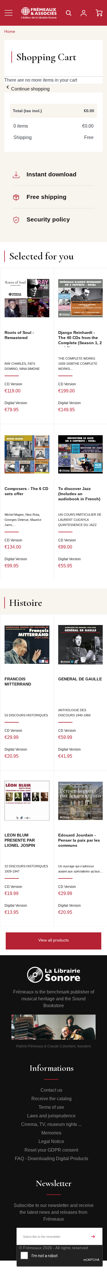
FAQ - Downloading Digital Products (51, 1158)
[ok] (93, 1236)
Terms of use (51, 1107)
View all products (53, 940)
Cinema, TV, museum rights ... (51, 1124)
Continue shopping (27, 88)
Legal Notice (51, 1141)
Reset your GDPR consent (51, 1150)
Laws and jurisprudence (51, 1115)
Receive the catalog (51, 1098)
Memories (51, 1132)
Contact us (51, 1090)
